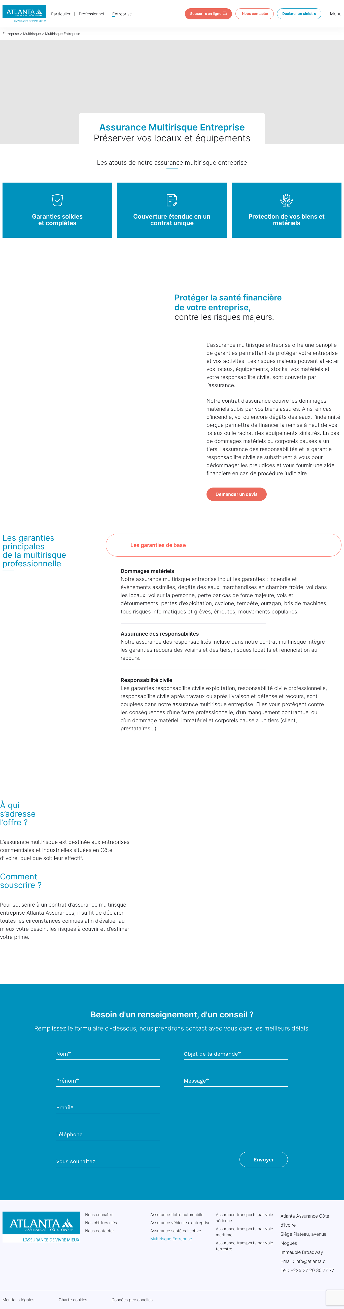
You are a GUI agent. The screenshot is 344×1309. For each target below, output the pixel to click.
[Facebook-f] (313, 1299)
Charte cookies (73, 1299)
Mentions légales (18, 1299)
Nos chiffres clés (101, 1222)
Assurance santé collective (175, 1230)
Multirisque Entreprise (171, 1238)
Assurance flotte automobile (176, 1214)
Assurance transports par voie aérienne (244, 1217)
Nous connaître (99, 1214)
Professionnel (91, 13)
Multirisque (32, 33)
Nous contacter (99, 1230)
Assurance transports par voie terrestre (244, 1245)
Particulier (61, 13)
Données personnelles (132, 1299)
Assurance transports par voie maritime (244, 1231)
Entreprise (122, 13)
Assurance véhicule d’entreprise (180, 1222)
